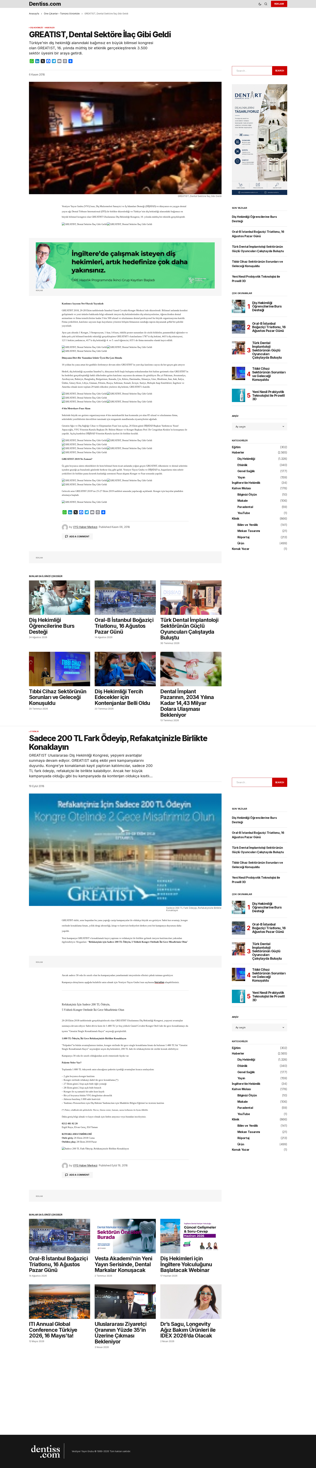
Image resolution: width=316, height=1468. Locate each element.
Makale (242, 500)
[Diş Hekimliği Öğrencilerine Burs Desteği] (59, 597)
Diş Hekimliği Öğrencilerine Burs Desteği (267, 306)
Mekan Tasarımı (248, 531)
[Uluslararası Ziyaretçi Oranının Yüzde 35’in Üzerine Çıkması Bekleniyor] (125, 1301)
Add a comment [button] (79, 536)
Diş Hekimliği (36, 28)
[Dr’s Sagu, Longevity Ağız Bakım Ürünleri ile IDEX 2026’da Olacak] (191, 1301)
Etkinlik (242, 465)
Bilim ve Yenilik (247, 525)
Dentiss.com (45, 4)
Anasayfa (34, 13)
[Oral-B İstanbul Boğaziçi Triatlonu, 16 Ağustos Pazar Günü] (125, 597)
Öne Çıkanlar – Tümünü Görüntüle (62, 13)
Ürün (240, 543)
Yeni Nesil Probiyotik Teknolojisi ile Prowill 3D (268, 395)
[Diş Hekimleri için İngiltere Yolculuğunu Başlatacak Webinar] (191, 1236)
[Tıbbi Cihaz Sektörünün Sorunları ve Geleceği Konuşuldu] (59, 669)
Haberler (50, 28)
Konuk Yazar (240, 549)
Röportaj (243, 537)
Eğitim (236, 447)
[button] (260, 4)
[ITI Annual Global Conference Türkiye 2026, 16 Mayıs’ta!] (59, 1301)
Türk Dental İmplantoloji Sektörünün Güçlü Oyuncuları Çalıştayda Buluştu (267, 350)
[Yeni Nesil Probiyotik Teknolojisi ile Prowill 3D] (238, 395)
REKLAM (279, 3)
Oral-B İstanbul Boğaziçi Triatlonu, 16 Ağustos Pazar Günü (269, 327)
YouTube (243, 513)
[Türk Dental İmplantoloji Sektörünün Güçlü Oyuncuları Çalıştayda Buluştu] (191, 597)
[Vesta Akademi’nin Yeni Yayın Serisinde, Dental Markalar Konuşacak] (125, 1236)
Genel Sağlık (246, 471)
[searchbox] (251, 70)
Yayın (241, 477)
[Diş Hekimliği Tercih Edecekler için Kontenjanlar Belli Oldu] (125, 669)
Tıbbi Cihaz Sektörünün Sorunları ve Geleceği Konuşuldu (269, 374)
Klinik (235, 518)
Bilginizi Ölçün (247, 494)
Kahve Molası (241, 488)
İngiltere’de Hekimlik (246, 483)
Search (279, 70)
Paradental (245, 507)
